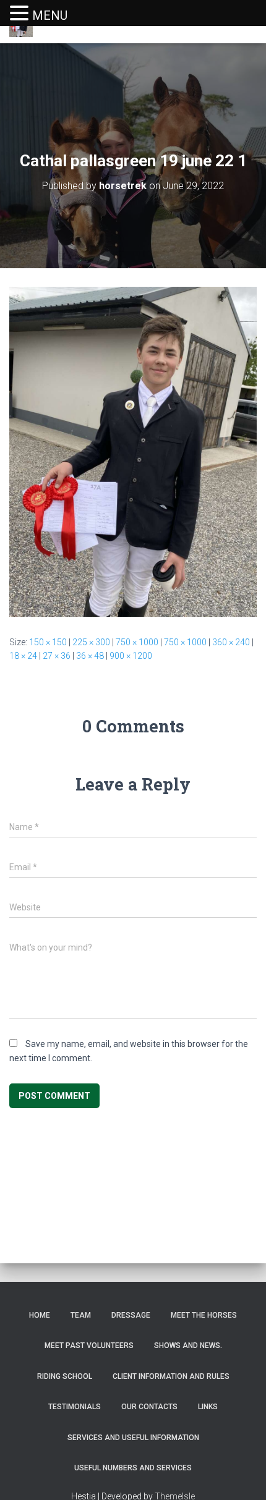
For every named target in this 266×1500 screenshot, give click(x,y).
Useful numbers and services (133, 1468)
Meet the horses (204, 1315)
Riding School (64, 1376)
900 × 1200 (130, 656)
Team (81, 1315)
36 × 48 (90, 656)
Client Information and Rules (171, 1376)
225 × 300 (91, 642)
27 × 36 (57, 656)
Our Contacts (149, 1406)
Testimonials (74, 1406)
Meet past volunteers (89, 1345)
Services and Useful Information (133, 1437)
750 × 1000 (137, 642)
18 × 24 (23, 656)
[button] (21, 13)
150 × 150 (48, 642)
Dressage (130, 1315)
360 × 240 (231, 642)
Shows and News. (188, 1345)
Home (39, 1315)
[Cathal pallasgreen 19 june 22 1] (133, 451)
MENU (49, 15)
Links (208, 1406)
